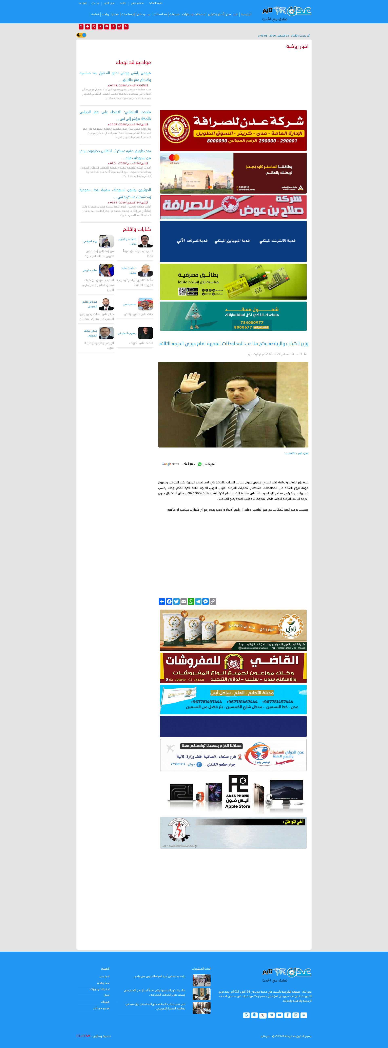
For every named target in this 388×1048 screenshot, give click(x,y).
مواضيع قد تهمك (133, 62)
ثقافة (95, 14)
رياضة (105, 14)
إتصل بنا (82, 3)
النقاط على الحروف (141, 343)
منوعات (174, 14)
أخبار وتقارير (216, 14)
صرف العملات (155, 3)
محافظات (160, 14)
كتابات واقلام (137, 229)
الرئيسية (246, 14)
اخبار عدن (232, 14)
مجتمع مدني (137, 3)
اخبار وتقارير (103, 983)
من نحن (95, 3)
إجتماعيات (128, 14)
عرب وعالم (144, 14)
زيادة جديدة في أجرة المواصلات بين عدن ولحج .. (159, 976)
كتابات (122, 3)
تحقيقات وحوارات (194, 14)
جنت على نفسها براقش (138, 314)
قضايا (115, 14)
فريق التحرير (109, 3)
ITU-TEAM (83, 1036)
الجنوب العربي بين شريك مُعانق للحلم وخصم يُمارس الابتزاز (98, 285)
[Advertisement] (233, 78)
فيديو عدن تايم (101, 1008)
